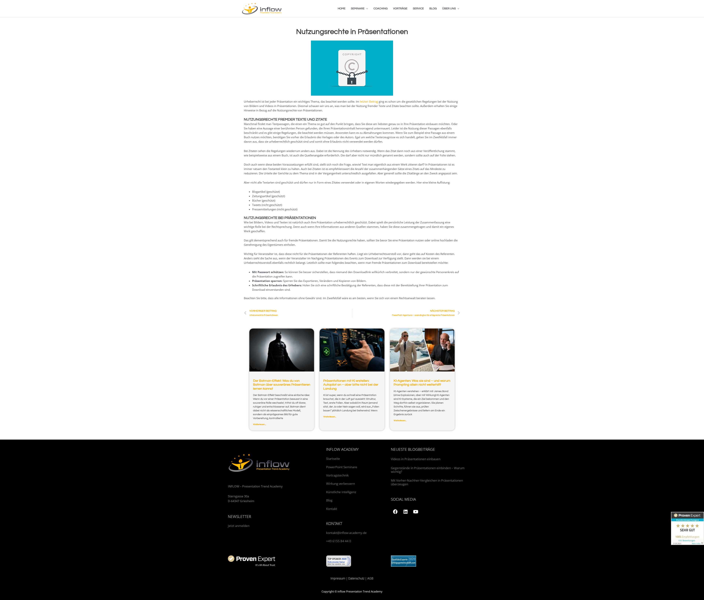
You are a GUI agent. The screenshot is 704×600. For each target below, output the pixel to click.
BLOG (433, 8)
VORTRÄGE (400, 8)
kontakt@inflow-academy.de (346, 533)
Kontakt (331, 509)
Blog (329, 500)
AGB (370, 578)
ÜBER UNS (449, 8)
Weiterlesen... (259, 424)
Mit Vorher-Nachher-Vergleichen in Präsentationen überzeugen (427, 482)
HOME (341, 8)
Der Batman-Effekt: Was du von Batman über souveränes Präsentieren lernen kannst (281, 384)
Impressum (338, 578)
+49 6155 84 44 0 (338, 541)
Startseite (333, 458)
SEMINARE (357, 8)
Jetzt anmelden (239, 526)
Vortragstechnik (337, 475)
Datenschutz (356, 578)
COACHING (380, 8)
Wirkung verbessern (340, 483)
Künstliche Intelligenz (341, 492)
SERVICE (418, 8)
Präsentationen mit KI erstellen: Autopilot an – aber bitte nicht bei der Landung (350, 384)
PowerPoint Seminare (341, 467)
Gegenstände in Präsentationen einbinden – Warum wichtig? (428, 470)
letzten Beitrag (369, 101)
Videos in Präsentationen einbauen (415, 459)
